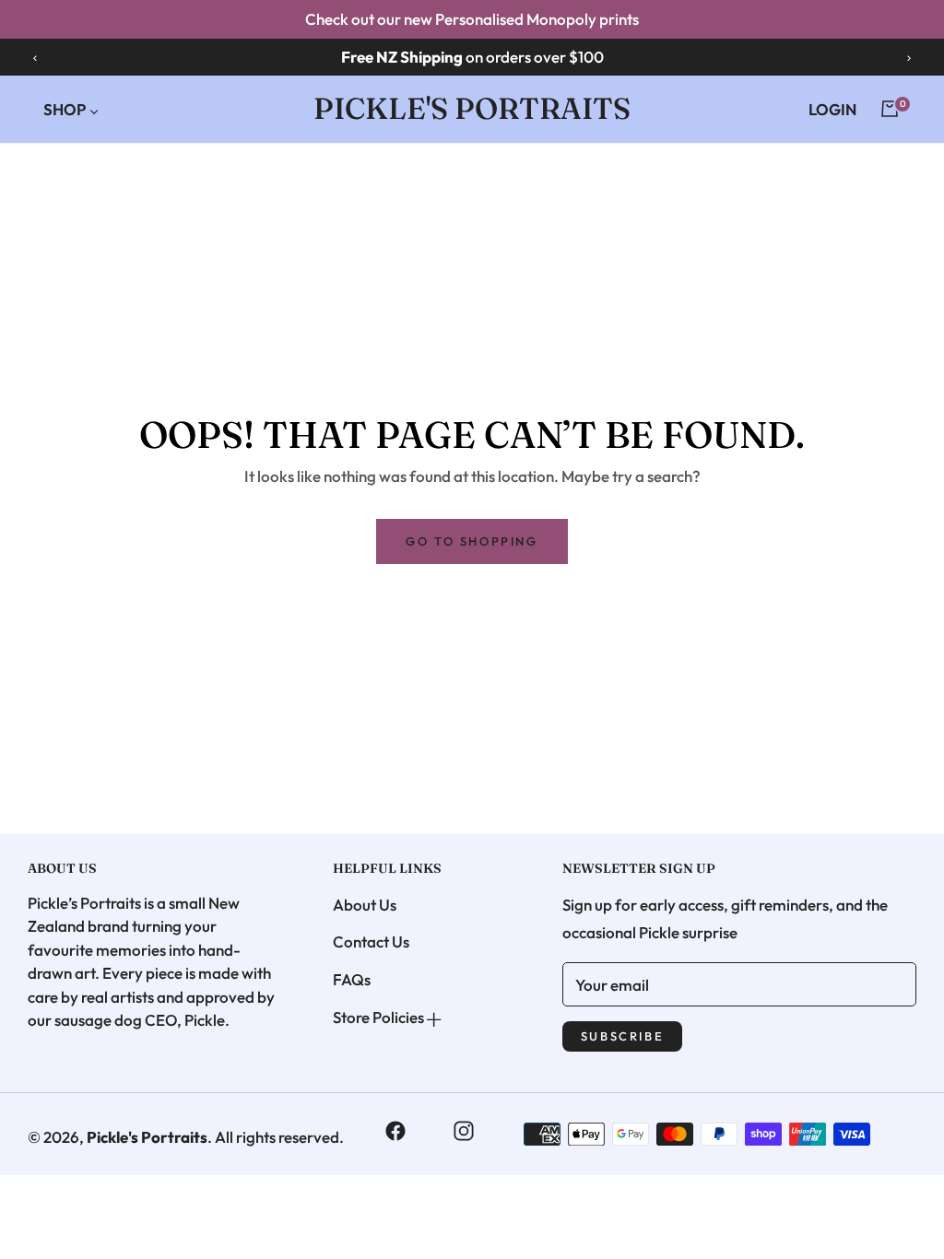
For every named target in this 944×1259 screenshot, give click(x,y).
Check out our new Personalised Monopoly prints (472, 19)
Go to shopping (471, 541)
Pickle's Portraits (147, 1137)
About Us (364, 904)
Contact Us (371, 941)
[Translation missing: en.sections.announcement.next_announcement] (909, 57)
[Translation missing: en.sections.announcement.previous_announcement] (35, 57)
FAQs (352, 979)
